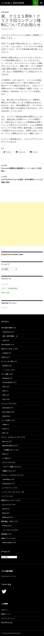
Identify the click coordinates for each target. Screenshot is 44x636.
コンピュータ (6, 403)
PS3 (3, 387)
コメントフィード (7, 618)
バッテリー (5, 496)
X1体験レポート (9, 450)
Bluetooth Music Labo (13, 254)
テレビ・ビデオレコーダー (11, 437)
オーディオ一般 (7, 361)
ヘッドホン (6, 370)
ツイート (4, 308)
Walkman (5, 517)
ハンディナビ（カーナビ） (11, 492)
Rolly (4, 513)
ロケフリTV (6, 462)
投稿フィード (6, 614)
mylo (4, 340)
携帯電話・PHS (7, 521)
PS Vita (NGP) (7, 382)
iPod (4, 509)
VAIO (4, 416)
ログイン (4, 610)
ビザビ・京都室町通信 (9, 288)
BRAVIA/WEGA (8, 446)
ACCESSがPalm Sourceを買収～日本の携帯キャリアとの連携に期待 (22, 179)
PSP (3, 395)
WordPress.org (6, 622)
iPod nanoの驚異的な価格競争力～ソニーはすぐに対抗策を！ (21, 168)
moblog (5, 353)
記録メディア (6, 538)
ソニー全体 (5, 420)
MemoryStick (7, 542)
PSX (3, 454)
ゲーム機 (4, 374)
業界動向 (4, 534)
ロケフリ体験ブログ (11, 467)
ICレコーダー (7, 505)
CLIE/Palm (5, 12)
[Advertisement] (22, 224)
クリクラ (7, 35)
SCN (4, 429)
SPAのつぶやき (6, 349)
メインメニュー (41, 3)
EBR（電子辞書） (8, 336)
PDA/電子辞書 (6, 328)
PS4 (3, 391)
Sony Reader (5, 344)
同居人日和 (5, 293)
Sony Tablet (6, 412)
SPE (3, 433)
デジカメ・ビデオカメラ (10, 475)
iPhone (5, 526)
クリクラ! (4, 284)
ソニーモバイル (8, 530)
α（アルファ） (7, 488)
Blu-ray (5, 441)
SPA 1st (12, 29)
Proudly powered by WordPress (11, 633)
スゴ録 (4, 458)
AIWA (4, 425)
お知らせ (4, 357)
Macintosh (6, 408)
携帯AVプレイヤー (8, 500)
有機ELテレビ (7, 471)
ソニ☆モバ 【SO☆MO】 (13, 3)
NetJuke (5, 366)
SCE (3, 399)
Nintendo (5, 378)
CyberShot (6, 479)
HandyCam (6, 483)
